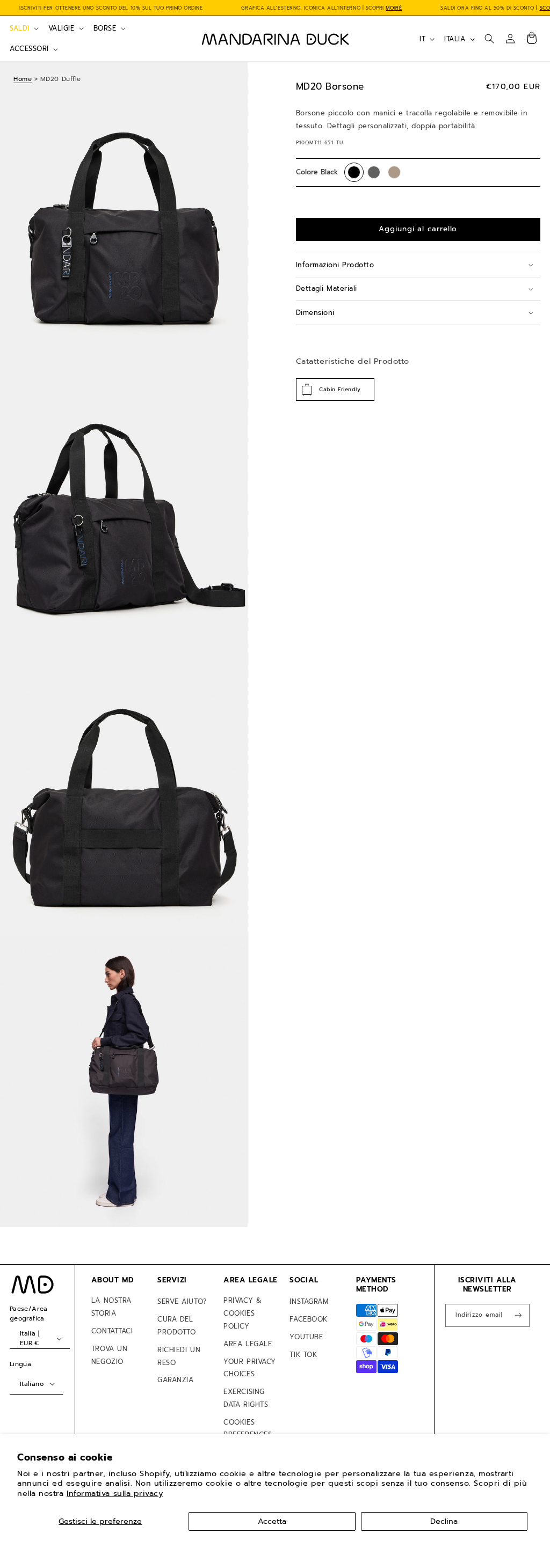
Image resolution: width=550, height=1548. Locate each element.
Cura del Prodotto (176, 1325)
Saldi (20, 28)
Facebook (308, 1319)
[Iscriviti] (518, 1315)
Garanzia (175, 1380)
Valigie (61, 28)
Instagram (309, 1301)
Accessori (29, 48)
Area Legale (247, 1344)
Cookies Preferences (247, 1428)
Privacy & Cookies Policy (242, 1313)
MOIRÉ (394, 8)
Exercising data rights (245, 1398)
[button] (23, 28)
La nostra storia (111, 1306)
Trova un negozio (109, 1355)
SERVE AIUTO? (181, 1301)
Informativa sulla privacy (115, 1493)
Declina (444, 1521)
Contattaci (112, 1331)
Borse (105, 28)
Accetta (272, 1521)
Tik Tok (303, 1354)
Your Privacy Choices (249, 1368)
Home (22, 79)
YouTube (306, 1337)
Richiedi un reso (178, 1356)
